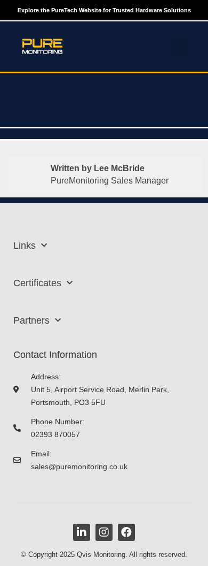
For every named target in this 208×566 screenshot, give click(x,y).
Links (24, 245)
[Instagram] (104, 532)
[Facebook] (126, 532)
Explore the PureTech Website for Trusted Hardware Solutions (104, 10)
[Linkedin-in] (81, 532)
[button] (179, 46)
